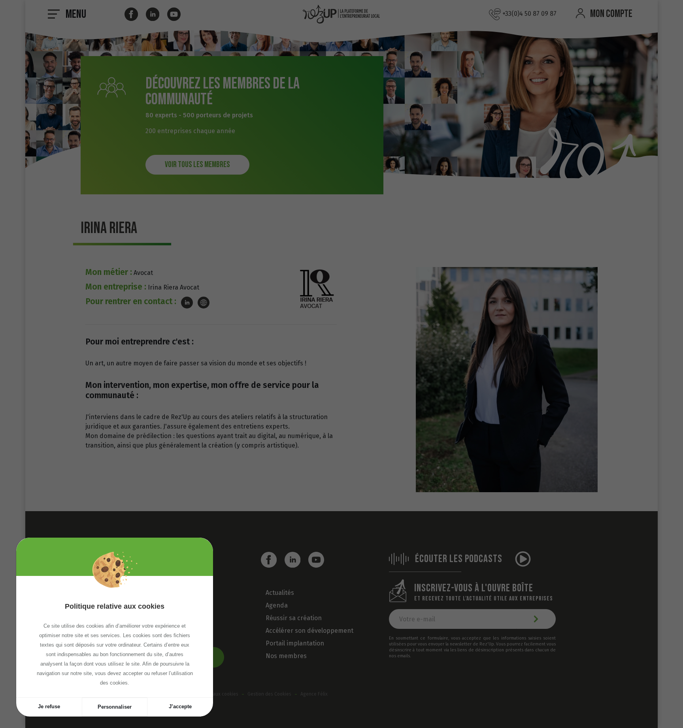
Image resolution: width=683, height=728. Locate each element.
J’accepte (180, 706)
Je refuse (49, 706)
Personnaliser (115, 707)
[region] (114, 636)
